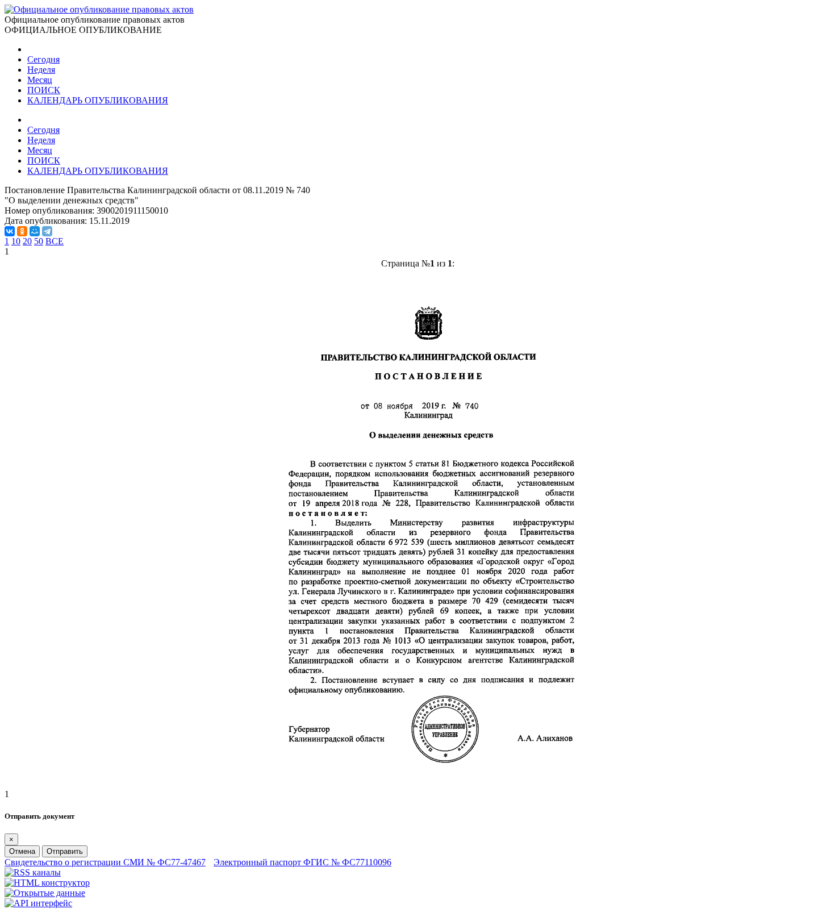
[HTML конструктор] (47, 882)
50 (38, 241)
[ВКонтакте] (10, 231)
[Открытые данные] (45, 893)
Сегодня (43, 59)
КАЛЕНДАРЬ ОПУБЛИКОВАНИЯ (97, 100)
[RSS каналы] (33, 872)
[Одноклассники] (22, 231)
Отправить (65, 851)
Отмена (22, 851)
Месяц (39, 80)
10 (15, 241)
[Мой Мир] (35, 231)
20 (27, 241)
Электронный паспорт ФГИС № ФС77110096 (302, 862)
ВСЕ (54, 241)
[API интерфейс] (38, 903)
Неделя (41, 69)
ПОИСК (43, 90)
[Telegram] (47, 231)
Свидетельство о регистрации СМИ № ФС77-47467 (105, 862)
